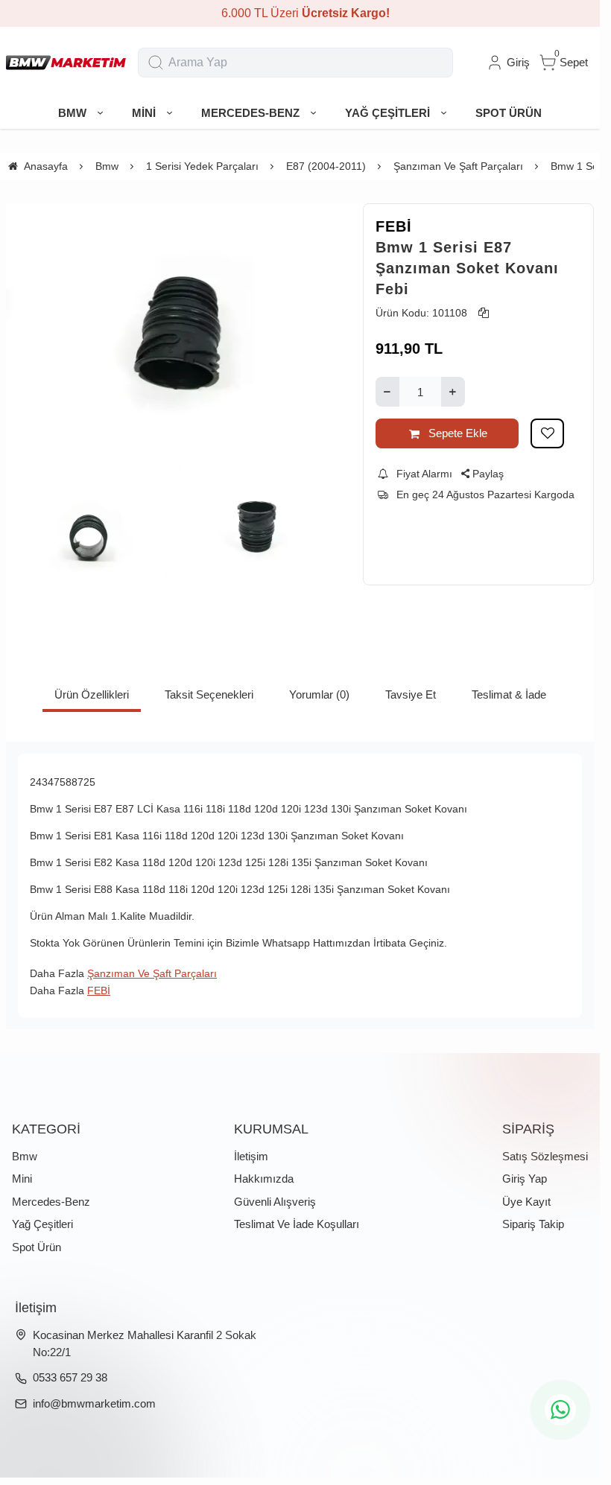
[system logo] (66, 62)
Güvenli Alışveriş (275, 1201)
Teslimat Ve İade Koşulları (296, 1224)
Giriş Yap (524, 1178)
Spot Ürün (36, 1247)
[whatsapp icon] (560, 1409)
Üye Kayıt (526, 1201)
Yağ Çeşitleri (42, 1224)
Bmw (24, 1156)
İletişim (251, 1156)
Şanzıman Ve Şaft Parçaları (152, 973)
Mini (22, 1178)
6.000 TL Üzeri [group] (300, 13)
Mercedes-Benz (51, 1201)
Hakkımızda (264, 1178)
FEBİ (394, 226)
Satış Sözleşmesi (545, 1156)
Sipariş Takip (533, 1224)
